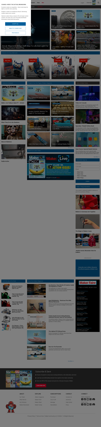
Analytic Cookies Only (15, 28)
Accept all (15, 24)
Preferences (15, 33)
